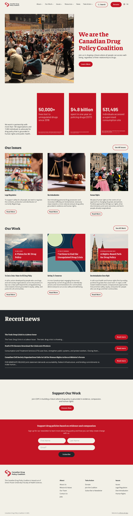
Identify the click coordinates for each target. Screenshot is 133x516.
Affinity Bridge (123, 513)
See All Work (121, 228)
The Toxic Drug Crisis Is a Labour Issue (21, 334)
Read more (122, 338)
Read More (11, 212)
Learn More (85, 64)
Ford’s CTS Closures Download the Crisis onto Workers (28, 346)
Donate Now (66, 408)
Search (102, 4)
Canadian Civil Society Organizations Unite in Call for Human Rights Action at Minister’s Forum (45, 357)
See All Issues (120, 147)
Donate (116, 4)
